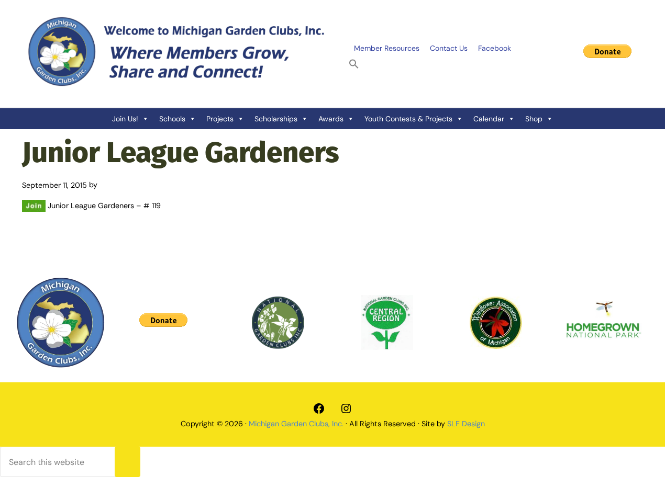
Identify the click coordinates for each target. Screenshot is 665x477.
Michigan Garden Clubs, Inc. (296, 423)
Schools (172, 118)
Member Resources (386, 48)
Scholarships (275, 118)
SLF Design (466, 423)
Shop (533, 118)
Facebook (494, 48)
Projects (220, 118)
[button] (354, 64)
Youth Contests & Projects (408, 118)
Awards (330, 118)
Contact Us (449, 48)
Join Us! (125, 118)
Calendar (488, 118)
